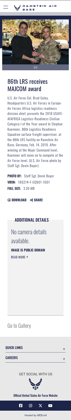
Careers (11, 357)
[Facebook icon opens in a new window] (20, 405)
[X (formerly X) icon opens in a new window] (40, 405)
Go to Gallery (19, 325)
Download (18, 199)
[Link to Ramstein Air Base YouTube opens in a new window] (50, 405)
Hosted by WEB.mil (36, 415)
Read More (18, 257)
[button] (6, 8)
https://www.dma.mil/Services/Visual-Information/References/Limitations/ (33, 308)
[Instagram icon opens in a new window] (30, 405)
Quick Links (14, 347)
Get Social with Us (35, 374)
